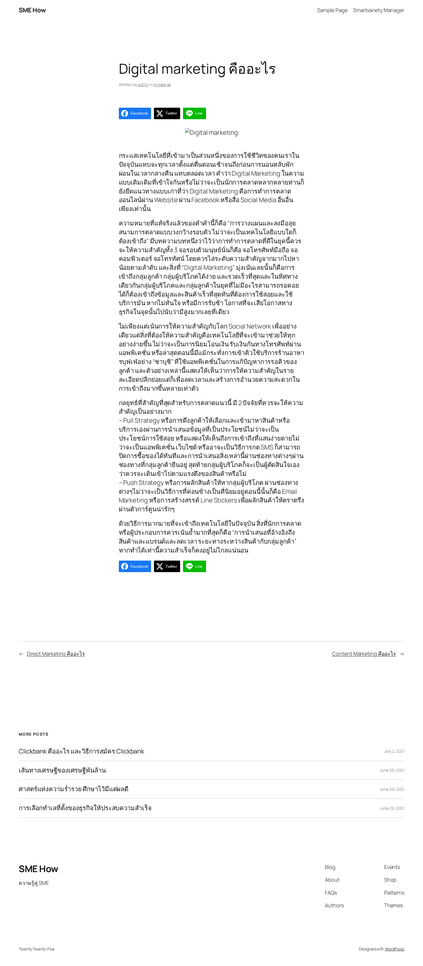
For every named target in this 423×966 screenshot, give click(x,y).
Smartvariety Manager (378, 10)
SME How (32, 10)
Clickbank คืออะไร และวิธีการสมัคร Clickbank (81, 751)
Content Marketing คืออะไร (364, 653)
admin (143, 84)
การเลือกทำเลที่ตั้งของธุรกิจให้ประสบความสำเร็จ (85, 808)
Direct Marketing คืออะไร (56, 653)
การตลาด (162, 84)
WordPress (394, 949)
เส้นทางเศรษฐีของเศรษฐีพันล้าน (62, 770)
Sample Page (332, 10)
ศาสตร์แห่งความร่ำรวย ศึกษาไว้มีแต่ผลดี (73, 789)
